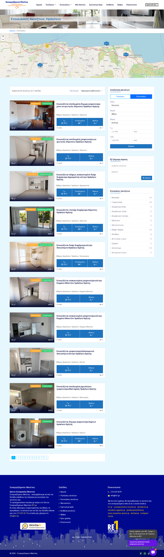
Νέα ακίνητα (65, 503)
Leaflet (149, 77)
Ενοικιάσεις (65, 5)
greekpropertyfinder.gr (135, 510)
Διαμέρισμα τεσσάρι (132, 216)
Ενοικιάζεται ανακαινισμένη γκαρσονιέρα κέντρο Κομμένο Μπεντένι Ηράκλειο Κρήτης (79, 281)
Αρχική (39, 5)
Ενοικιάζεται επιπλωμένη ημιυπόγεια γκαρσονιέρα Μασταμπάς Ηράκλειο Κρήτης (76, 387)
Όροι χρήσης (65, 518)
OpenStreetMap (158, 77)
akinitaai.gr (135, 513)
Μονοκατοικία (132, 225)
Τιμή (111, 137)
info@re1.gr (14, 516)
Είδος (112, 102)
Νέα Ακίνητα (80, 5)
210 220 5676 (116, 492)
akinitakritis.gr (142, 507)
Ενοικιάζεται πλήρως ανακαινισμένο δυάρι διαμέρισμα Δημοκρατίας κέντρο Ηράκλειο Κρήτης (76, 177)
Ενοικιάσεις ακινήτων (69, 499)
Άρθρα (120, 5)
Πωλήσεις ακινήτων (68, 496)
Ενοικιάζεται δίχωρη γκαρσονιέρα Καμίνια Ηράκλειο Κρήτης (76, 423)
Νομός (112, 111)
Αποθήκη (132, 234)
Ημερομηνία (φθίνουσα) (90, 91)
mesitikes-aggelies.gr (116, 510)
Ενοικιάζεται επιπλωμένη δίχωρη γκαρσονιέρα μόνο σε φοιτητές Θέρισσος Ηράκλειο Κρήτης (78, 105)
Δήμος (112, 119)
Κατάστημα (132, 248)
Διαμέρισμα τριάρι (132, 211)
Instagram (144, 513)
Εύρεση (131, 146)
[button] (126, 54)
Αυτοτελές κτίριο (132, 239)
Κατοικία (132, 198)
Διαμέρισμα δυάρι (132, 207)
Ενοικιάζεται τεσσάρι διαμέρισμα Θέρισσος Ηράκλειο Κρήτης (77, 211)
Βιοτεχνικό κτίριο (132, 253)
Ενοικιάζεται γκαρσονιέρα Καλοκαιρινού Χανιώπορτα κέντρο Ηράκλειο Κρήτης (75, 352)
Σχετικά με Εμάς (96, 5)
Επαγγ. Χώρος (132, 230)
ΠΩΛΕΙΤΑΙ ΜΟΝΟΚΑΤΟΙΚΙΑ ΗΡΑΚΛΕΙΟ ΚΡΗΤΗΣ (139, 543)
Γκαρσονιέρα (132, 202)
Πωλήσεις (50, 5)
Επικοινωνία (131, 5)
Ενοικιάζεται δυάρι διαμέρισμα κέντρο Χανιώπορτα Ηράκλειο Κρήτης (74, 246)
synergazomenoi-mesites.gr (125, 507)
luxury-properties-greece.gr (118, 513)
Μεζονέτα (132, 220)
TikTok (110, 516)
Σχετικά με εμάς (67, 507)
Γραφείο (132, 243)
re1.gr (110, 507)
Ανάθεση (110, 5)
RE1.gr (34, 505)
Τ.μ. (111, 128)
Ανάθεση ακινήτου (67, 511)
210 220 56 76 (22, 513)
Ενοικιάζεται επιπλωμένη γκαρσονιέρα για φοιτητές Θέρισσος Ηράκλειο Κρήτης (76, 140)
